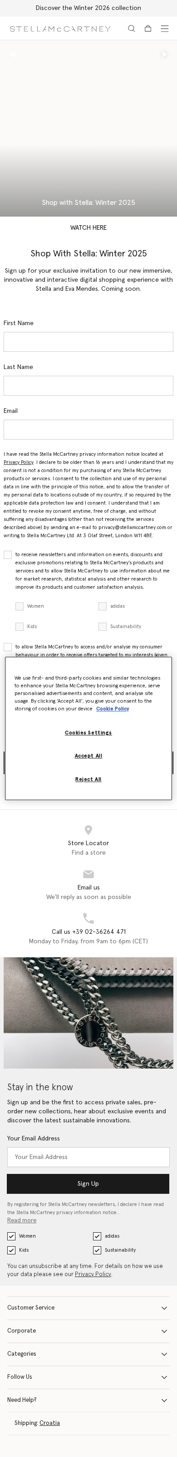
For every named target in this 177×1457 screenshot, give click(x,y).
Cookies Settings (88, 733)
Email (11, 411)
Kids (32, 626)
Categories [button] (21, 1354)
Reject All (88, 779)
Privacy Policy (19, 462)
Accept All (89, 756)
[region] (89, 728)
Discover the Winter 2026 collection (88, 8)
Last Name (18, 367)
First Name (19, 323)
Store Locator (88, 843)
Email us (89, 888)
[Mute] (14, 54)
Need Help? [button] (22, 1400)
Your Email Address (33, 1138)
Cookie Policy (112, 709)
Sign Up (88, 1184)
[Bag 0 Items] (148, 28)
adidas (117, 606)
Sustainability (125, 626)
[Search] (131, 28)
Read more (21, 1221)
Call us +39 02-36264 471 (89, 932)
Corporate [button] (21, 1331)
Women (35, 606)
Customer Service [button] (30, 1308)
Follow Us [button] (19, 1377)
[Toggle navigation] (164, 28)
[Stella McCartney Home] (60, 28)
